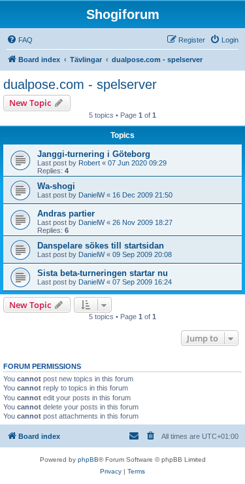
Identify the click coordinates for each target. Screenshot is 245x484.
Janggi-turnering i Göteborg (93, 154)
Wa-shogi (56, 186)
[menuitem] (20, 40)
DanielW (91, 195)
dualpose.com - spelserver (80, 84)
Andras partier (66, 213)
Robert (89, 163)
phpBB (88, 459)
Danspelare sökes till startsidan (100, 246)
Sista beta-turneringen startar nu (102, 273)
